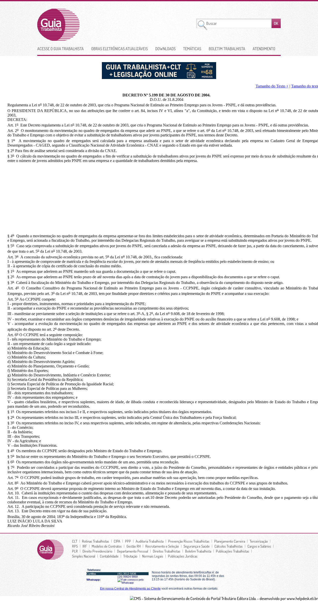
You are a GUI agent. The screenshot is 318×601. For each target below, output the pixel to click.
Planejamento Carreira (229, 541)
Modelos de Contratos (107, 546)
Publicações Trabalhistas (232, 551)
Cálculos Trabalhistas (228, 546)
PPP (128, 541)
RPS (75, 546)
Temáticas (192, 48)
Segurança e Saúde (197, 546)
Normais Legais (152, 556)
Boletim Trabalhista (227, 48)
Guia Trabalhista (76, 25)
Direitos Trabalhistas (166, 551)
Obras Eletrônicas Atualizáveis (119, 48)
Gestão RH (133, 546)
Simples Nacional (83, 556)
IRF (84, 546)
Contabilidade (109, 556)
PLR (75, 551)
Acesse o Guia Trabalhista (60, 48)
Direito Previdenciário (97, 551)
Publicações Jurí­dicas (183, 556)
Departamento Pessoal (132, 551)
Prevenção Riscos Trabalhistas (188, 541)
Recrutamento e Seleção (162, 546)
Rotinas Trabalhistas (95, 541)
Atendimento (264, 48)
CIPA (117, 541)
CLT (74, 541)
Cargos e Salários (259, 546)
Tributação (130, 556)
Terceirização (259, 541)
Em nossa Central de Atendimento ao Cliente (130, 588)
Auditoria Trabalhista (149, 541)
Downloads (165, 48)
